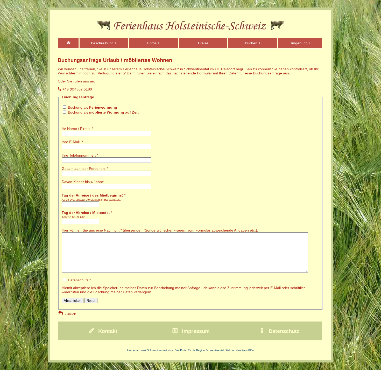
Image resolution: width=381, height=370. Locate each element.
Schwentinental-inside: (161, 350)
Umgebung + (300, 43)
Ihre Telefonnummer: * (80, 155)
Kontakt (107, 331)
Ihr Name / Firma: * (77, 129)
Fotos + (153, 43)
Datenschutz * (184, 286)
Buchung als (92, 107)
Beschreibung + (104, 43)
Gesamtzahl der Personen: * (85, 168)
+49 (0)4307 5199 (76, 89)
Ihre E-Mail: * (72, 142)
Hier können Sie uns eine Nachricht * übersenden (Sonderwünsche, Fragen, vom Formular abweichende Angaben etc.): (160, 230)
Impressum (195, 331)
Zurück (70, 314)
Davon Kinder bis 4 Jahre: (83, 182)
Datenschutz (283, 331)
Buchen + (252, 43)
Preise (203, 43)
